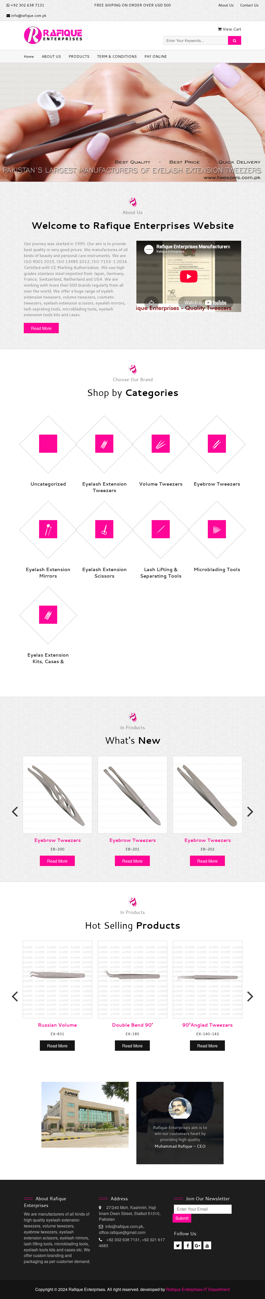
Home (29, 56)
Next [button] (250, 811)
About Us (226, 5)
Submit (181, 1218)
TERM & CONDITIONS (117, 56)
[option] (132, 122)
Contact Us (249, 5)
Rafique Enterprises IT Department (198, 1289)
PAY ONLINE (155, 56)
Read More (41, 328)
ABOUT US (51, 56)
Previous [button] (15, 811)
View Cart (231, 29)
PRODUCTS (79, 56)
